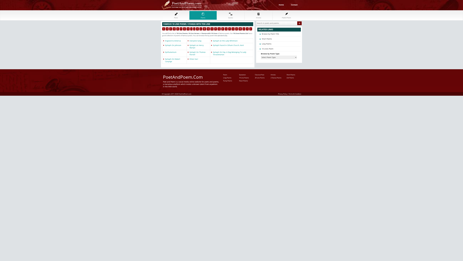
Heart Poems (243, 81)
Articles (273, 75)
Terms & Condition (295, 94)
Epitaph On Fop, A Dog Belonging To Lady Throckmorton (229, 53)
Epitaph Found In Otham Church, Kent (228, 45)
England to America (173, 41)
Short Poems (267, 39)
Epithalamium (170, 52)
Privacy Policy (282, 94)
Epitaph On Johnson (173, 45)
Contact (294, 5)
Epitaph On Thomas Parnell (198, 53)
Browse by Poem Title (270, 34)
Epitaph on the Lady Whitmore (225, 41)
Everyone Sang (195, 41)
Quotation (242, 75)
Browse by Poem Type (270, 54)
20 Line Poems (260, 78)
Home (281, 5)
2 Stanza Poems (276, 78)
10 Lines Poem (267, 49)
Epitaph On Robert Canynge (172, 60)
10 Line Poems (244, 78)
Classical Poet (259, 75)
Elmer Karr (194, 59)
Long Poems (266, 44)
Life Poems (290, 78)
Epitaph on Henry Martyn (197, 46)
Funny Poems (227, 81)
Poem (225, 75)
